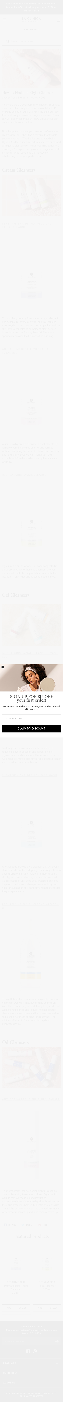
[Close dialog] (2, 667)
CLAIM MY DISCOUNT (31, 728)
